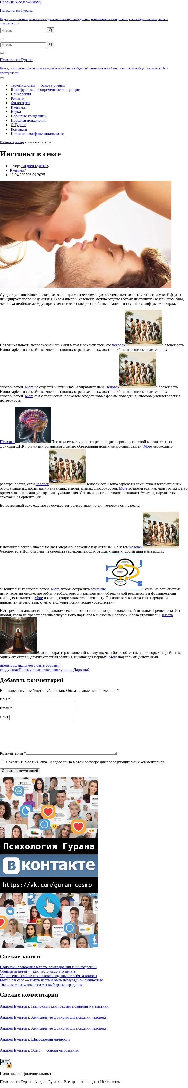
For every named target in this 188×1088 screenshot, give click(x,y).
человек (118, 345)
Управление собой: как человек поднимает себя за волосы (48, 976)
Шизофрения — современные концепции (45, 90)
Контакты (19, 129)
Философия (20, 103)
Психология (21, 94)
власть (167, 615)
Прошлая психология (28, 120)
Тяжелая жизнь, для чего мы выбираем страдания (41, 984)
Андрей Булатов (34, 166)
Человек (112, 387)
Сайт (4, 717)
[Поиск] (50, 30)
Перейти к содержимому (20, 2)
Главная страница (12, 142)
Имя (5, 699)
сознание (98, 589)
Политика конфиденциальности (37, 134)
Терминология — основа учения (38, 85)
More (29, 387)
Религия (17, 98)
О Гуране (18, 125)
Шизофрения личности (50, 1039)
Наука (16, 112)
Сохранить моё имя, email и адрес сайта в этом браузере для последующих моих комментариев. (85, 762)
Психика (7, 442)
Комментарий (13, 753)
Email (6, 708)
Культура (18, 107)
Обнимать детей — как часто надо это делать (38, 971)
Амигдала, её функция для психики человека (68, 1017)
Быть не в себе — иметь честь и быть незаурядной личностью (51, 980)
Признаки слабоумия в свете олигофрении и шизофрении (48, 967)
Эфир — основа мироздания (55, 1050)
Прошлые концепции (29, 116)
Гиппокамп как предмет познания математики (70, 1006)
